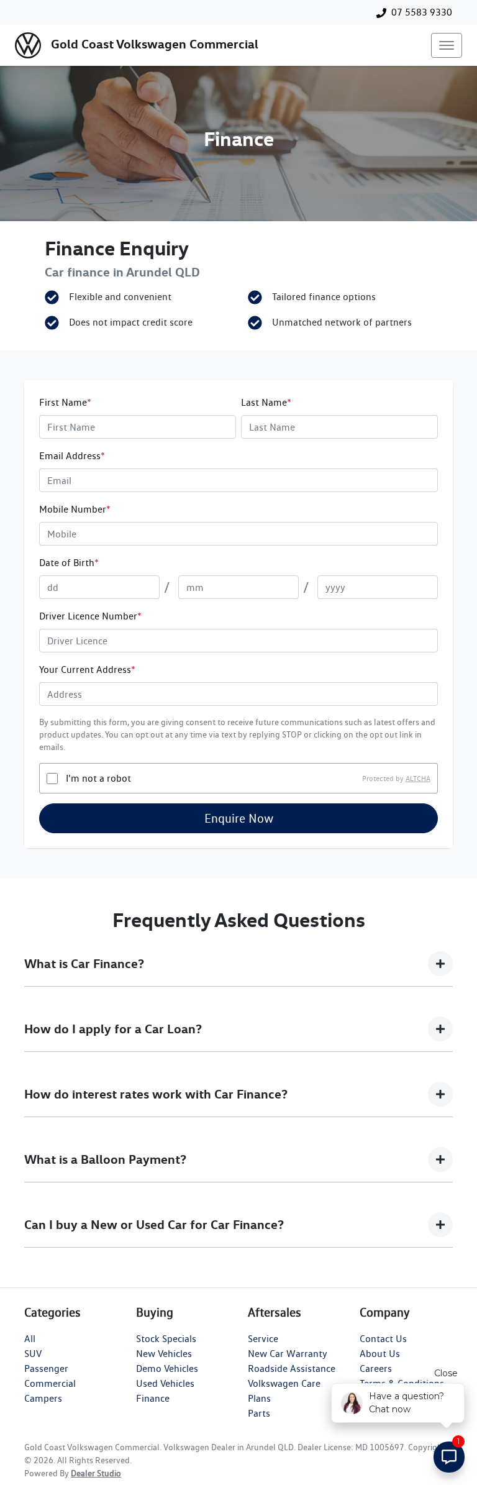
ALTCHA (418, 778)
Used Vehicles (165, 1383)
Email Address (72, 456)
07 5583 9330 (421, 12)
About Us (380, 1353)
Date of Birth (69, 563)
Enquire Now (238, 818)
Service (263, 1339)
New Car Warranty (287, 1353)
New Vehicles (164, 1353)
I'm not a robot (98, 778)
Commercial (50, 1383)
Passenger (46, 1368)
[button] (446, 45)
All (29, 1339)
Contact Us (383, 1339)
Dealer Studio (96, 1473)
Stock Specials (166, 1339)
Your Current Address (87, 669)
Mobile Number (75, 509)
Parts (259, 1413)
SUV (33, 1353)
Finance (153, 1398)
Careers (376, 1368)
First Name (65, 402)
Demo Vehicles (167, 1368)
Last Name (266, 402)
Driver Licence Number (90, 616)
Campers (43, 1398)
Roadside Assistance (291, 1368)
